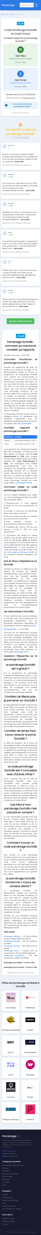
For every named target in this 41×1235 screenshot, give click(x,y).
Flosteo (10, 232)
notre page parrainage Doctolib (20, 552)
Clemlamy (11, 145)
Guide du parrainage (10, 1200)
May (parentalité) (24, 423)
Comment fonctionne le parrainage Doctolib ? (19, 105)
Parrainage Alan (10, 629)
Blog (4, 1203)
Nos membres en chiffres (11, 1209)
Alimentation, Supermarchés (12, 1165)
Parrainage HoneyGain (14, 955)
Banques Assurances (10, 1174)
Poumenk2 (11, 203)
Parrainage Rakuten (12, 941)
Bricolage (5, 1179)
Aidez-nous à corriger (29, 98)
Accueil (6, 14)
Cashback (6, 1182)
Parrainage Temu (11, 951)
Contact (5, 1224)
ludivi (9, 261)
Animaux (5, 1168)
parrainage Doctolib (24, 483)
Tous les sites (7, 1197)
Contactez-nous (28, 973)
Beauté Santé (7, 1176)
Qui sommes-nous (9, 1206)
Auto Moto (6, 1171)
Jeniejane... (11, 174)
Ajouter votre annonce (20, 112)
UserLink (5, 146)
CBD (3, 1185)
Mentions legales (8, 1221)
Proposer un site (8, 1218)
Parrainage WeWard (12, 936)
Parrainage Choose (12, 946)
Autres (12, 14)
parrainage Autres (20, 652)
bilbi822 (10, 290)
